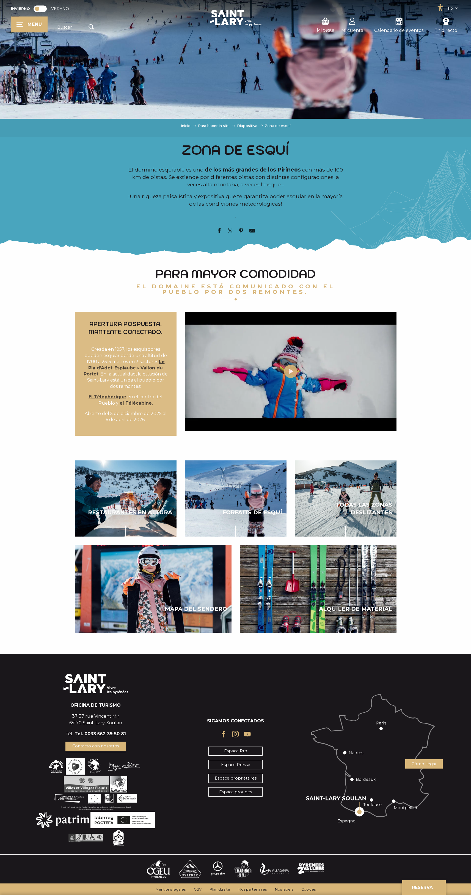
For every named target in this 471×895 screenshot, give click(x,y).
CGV (198, 889)
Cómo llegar (424, 763)
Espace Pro (235, 750)
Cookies (308, 889)
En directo (445, 30)
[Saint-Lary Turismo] (235, 18)
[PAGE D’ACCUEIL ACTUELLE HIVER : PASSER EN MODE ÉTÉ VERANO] (40, 8)
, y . (124, 368)
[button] (76, 27)
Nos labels (284, 889)
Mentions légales (171, 889)
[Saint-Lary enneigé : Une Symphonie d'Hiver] (290, 371)
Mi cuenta (352, 30)
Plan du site (220, 889)
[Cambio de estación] (42, 8)
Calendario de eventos (398, 30)
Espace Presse (235, 764)
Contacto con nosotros (95, 746)
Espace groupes (235, 791)
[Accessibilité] (440, 7)
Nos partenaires (252, 889)
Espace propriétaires (236, 778)
